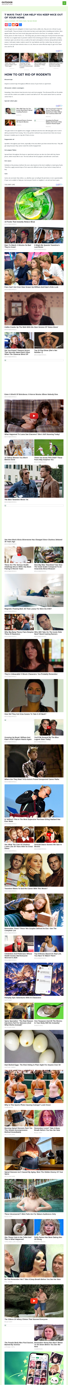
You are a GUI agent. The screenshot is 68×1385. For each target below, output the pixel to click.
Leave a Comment (10, 21)
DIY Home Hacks (21, 21)
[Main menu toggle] (64, 3)
